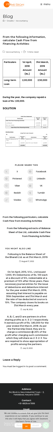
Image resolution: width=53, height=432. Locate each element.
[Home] (3, 21)
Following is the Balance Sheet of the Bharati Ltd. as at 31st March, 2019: (26, 255)
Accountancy (22, 21)
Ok (26, 426)
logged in (21, 366)
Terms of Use (31, 421)
